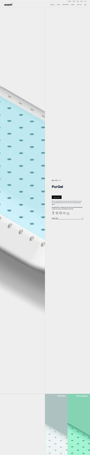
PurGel (59, 180)
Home (53, 180)
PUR (56, 180)
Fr (84, 1)
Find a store (57, 197)
